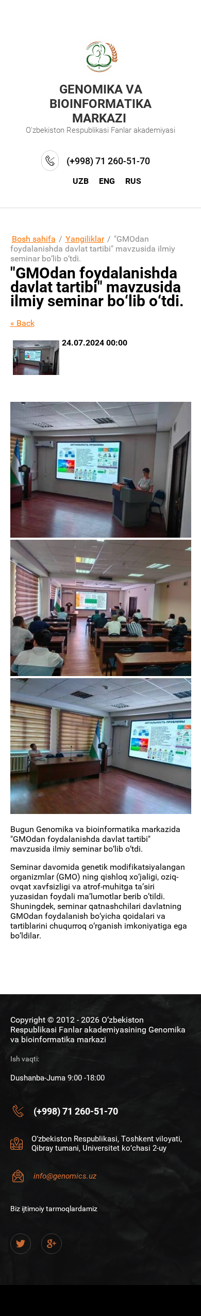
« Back (22, 323)
